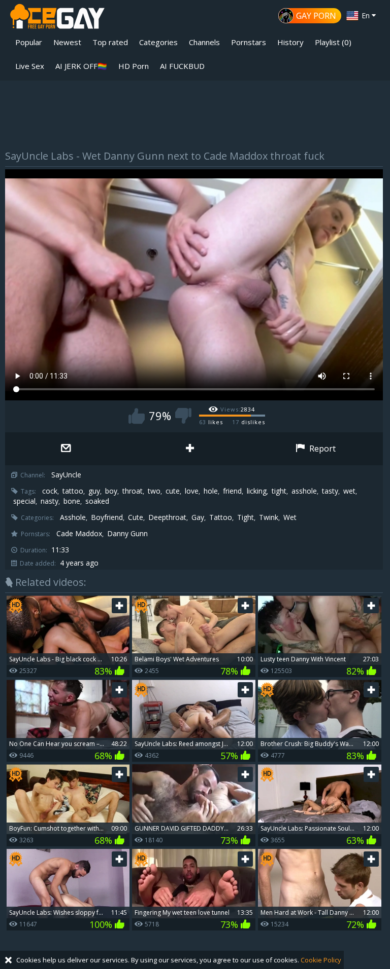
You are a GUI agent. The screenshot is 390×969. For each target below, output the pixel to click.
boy (111, 491)
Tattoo (220, 517)
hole (211, 491)
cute (173, 491)
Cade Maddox (79, 533)
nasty (49, 501)
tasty (330, 491)
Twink (268, 517)
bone (71, 501)
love (192, 491)
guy (94, 491)
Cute (135, 517)
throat (132, 491)
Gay (197, 517)
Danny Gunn (127, 533)
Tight (245, 517)
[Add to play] (191, 448)
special (24, 501)
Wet (290, 517)
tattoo (72, 491)
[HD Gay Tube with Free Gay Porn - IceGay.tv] (57, 18)
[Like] (136, 415)
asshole (304, 491)
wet (349, 491)
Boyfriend (107, 517)
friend (232, 491)
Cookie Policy (321, 959)
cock (49, 491)
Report (321, 448)
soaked (97, 501)
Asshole (73, 517)
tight (279, 491)
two (154, 491)
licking (257, 491)
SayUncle (66, 474)
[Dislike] (183, 415)
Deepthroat (167, 517)
